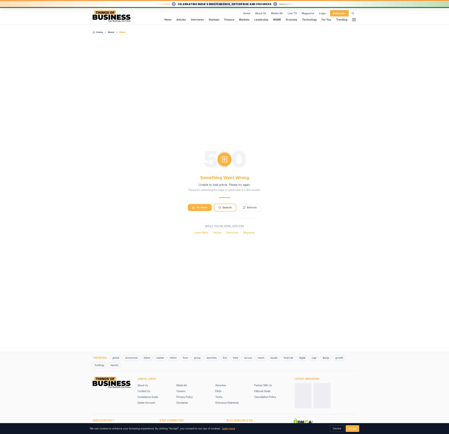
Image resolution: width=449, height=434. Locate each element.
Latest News (201, 232)
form (185, 357)
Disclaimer (182, 402)
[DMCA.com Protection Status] (303, 421)
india (235, 357)
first (225, 357)
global (115, 357)
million (173, 357)
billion (147, 357)
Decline (337, 428)
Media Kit (277, 13)
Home (246, 13)
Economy (291, 19)
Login (322, 13)
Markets (244, 19)
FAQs (218, 391)
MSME (277, 19)
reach (261, 357)
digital (302, 357)
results (274, 357)
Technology (309, 19)
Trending (341, 19)
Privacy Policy (184, 397)
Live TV (292, 13)
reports (114, 365)
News (168, 19)
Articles (181, 19)
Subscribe (339, 13)
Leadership (261, 19)
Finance (229, 19)
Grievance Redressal (227, 402)
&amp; (326, 357)
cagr (314, 357)
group (197, 357)
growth (339, 357)
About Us (260, 13)
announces (131, 357)
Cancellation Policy (265, 397)
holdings (99, 365)
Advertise (220, 385)
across (248, 357)
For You (326, 19)
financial (288, 357)
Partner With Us (263, 385)
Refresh (252, 207)
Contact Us (144, 391)
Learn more (228, 428)
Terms (218, 397)
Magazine (308, 13)
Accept (352, 428)
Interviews (197, 19)
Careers (180, 391)
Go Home (201, 207)
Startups (214, 19)
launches (212, 357)
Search (227, 207)
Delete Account (146, 402)
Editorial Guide (262, 391)
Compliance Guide (148, 397)
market (160, 357)
